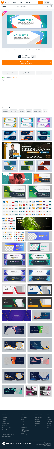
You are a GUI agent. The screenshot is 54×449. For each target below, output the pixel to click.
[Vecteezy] (2, 2)
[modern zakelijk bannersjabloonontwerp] (39, 259)
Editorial (28, 2)
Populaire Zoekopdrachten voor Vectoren (25, 425)
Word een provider (37, 423)
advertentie (13, 110)
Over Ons (37, 420)
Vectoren (7, 2)
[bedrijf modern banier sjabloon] (10, 122)
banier (45, 110)
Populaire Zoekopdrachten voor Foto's (25, 429)
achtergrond (37, 110)
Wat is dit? (15, 77)
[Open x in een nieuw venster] (27, 442)
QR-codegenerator (6, 435)
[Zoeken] (47, 6)
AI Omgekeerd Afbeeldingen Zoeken (7, 429)
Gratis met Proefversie (27, 62)
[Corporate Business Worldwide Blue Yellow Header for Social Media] (27, 150)
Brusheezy (4, 416)
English (47, 416)
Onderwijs (4, 425)
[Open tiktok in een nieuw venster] (25, 442)
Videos (20, 2)
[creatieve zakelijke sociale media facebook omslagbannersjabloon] (14, 289)
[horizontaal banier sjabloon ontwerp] (42, 177)
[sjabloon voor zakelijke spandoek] (10, 135)
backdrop (29, 110)
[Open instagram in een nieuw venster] (18, 442)
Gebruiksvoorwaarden (39, 443)
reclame (21, 110)
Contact (37, 418)
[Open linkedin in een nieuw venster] (21, 442)
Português (48, 420)
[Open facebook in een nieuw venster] (16, 442)
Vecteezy (4, 418)
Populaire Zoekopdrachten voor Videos (25, 434)
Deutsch (48, 422)
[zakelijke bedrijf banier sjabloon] (10, 165)
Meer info (5, 80)
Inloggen (47, 2)
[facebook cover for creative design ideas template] (17, 177)
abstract (5, 110)
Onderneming (5, 422)
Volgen (33, 57)
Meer (47, 426)
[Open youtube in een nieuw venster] (30, 442)
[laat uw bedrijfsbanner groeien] (14, 246)
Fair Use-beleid (46, 444)
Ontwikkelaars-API (6, 427)
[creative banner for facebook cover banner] (34, 222)
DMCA (22, 418)
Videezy (4, 420)
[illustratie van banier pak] (10, 207)
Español (48, 418)
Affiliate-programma (24, 421)
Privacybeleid (48, 443)
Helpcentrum (38, 416)
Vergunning (24, 416)
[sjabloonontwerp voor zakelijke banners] (14, 259)
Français (48, 425)
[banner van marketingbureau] (38, 235)
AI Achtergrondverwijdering (8, 432)
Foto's (14, 2)
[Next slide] (48, 110)
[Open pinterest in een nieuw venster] (23, 442)
